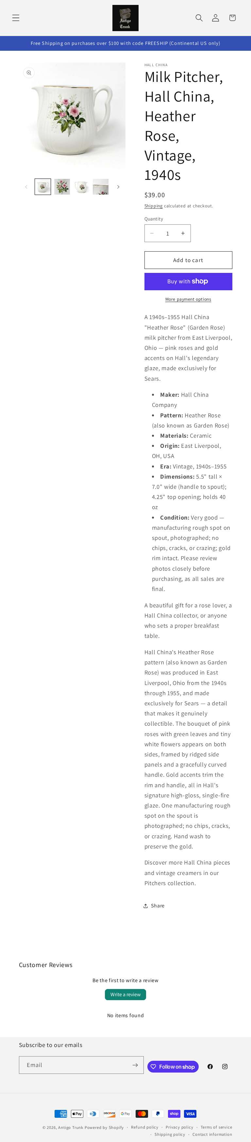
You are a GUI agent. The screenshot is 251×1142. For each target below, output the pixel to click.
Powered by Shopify (104, 1127)
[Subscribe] (135, 1065)
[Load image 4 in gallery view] (101, 187)
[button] (16, 18)
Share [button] (158, 905)
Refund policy (144, 1127)
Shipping (153, 206)
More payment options (188, 299)
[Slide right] (118, 187)
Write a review (125, 994)
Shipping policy (170, 1134)
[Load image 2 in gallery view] (62, 187)
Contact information (212, 1134)
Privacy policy (179, 1127)
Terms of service (216, 1127)
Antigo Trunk (70, 1127)
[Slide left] (26, 187)
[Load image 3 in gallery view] (81, 187)
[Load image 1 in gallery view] (43, 187)
